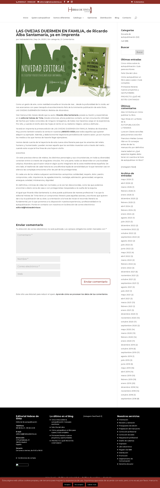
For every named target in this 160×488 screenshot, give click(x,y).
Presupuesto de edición (128, 426)
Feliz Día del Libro (129, 73)
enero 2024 (126, 214)
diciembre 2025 (128, 198)
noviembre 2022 (128, 229)
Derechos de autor (126, 464)
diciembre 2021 (128, 272)
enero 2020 (126, 341)
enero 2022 (126, 268)
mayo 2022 (126, 252)
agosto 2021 (126, 287)
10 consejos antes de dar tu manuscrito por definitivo (132, 144)
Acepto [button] (67, 485)
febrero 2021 (126, 306)
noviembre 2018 (128, 391)
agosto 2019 (126, 356)
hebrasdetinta (26, 39)
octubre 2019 (127, 349)
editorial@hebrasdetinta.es (28, 207)
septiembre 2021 (128, 283)
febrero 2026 (127, 191)
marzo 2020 (126, 333)
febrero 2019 (126, 379)
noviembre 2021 (128, 275)
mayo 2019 (126, 368)
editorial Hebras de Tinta (32, 118)
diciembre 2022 (128, 225)
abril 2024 (125, 206)
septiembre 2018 (128, 399)
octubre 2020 (127, 322)
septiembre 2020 (129, 325)
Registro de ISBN (125, 450)
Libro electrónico (125, 447)
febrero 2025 (127, 202)
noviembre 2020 (128, 318)
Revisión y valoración (127, 423)
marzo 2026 (126, 187)
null (122, 41)
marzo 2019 (126, 375)
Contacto (126, 18)
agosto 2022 (126, 241)
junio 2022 (126, 248)
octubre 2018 (127, 395)
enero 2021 (126, 310)
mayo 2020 (126, 329)
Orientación (123, 420)
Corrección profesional (127, 432)
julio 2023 (125, 222)
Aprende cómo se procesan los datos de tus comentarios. (82, 294)
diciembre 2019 (128, 345)
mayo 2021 (126, 295)
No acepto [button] (79, 485)
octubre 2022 (127, 233)
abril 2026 (125, 183)
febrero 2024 (127, 210)
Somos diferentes (61, 18)
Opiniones (92, 18)
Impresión (123, 444)
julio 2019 (125, 360)
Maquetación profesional (128, 438)
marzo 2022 (126, 260)
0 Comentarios (67, 39)
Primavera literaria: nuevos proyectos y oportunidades (130, 90)
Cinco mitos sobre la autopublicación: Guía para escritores (130, 66)
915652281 (31, 2)
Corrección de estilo (126, 435)
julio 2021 (125, 291)
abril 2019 (125, 372)
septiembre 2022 (129, 237)
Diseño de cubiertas (126, 441)
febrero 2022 (127, 264)
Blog (117, 18)
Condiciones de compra (27, 458)
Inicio (25, 18)
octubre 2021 (127, 279)
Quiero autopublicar (41, 18)
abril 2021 (125, 298)
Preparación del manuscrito (129, 429)
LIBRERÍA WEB (68, 132)
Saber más (92, 485)
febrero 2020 (127, 337)
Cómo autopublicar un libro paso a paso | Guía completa (131, 80)
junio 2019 (125, 364)
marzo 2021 (126, 302)
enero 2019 (126, 383)
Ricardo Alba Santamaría (67, 115)
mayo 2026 (126, 179)
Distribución (106, 18)
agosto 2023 (126, 218)
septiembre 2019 (128, 352)
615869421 (22, 2)
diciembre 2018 (128, 387)
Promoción (123, 456)
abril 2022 (125, 256)
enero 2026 (126, 195)
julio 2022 (125, 245)
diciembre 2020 (128, 314)
